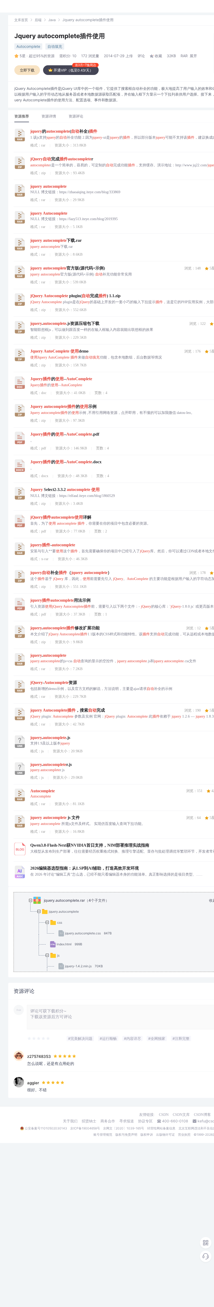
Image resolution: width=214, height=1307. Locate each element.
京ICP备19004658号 (85, 1128)
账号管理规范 (102, 1134)
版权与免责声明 (126, 1134)
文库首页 (21, 20)
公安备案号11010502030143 (46, 1128)
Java (52, 20)
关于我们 (70, 1121)
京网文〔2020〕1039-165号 (123, 1128)
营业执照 (184, 1134)
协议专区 (145, 1121)
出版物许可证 (165, 1134)
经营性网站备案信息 (161, 1128)
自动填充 (54, 46)
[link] (21, 19)
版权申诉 (146, 1134)
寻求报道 (126, 1121)
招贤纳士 (89, 1121)
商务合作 (107, 1121)
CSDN (164, 1115)
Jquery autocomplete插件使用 (59, 36)
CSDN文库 (181, 1115)
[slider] (39, 1038)
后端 (38, 20)
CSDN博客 (202, 1115)
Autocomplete (28, 46)
